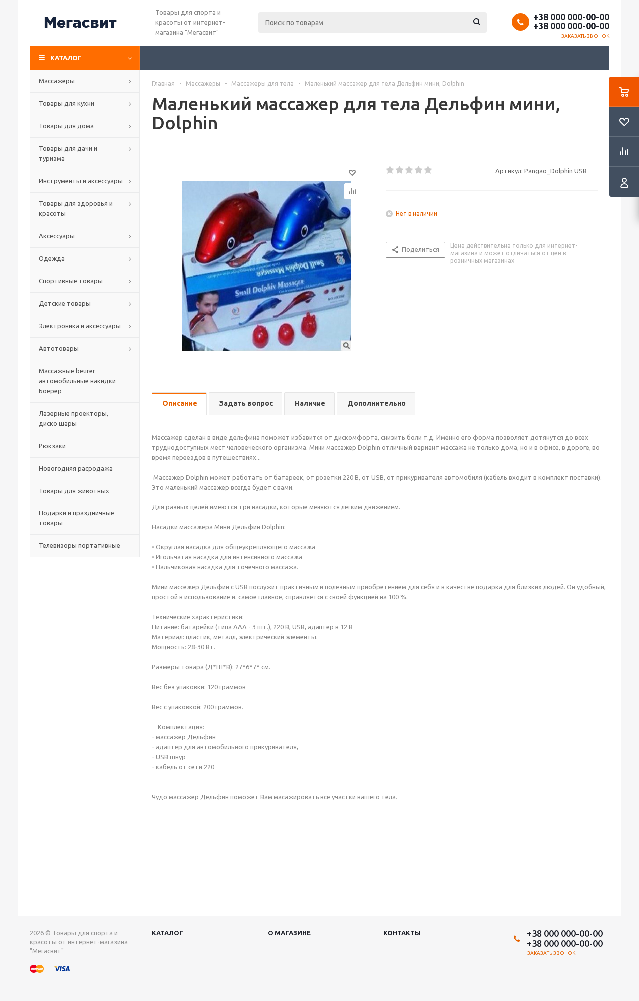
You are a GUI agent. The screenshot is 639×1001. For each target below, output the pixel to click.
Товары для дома (66, 125)
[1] (390, 170)
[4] (419, 170)
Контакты (402, 932)
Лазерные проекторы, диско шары (73, 418)
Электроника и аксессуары (80, 325)
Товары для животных (74, 490)
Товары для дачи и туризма (68, 153)
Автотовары (59, 348)
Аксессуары (57, 235)
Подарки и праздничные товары (76, 517)
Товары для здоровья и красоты (76, 208)
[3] (409, 170)
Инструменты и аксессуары (81, 180)
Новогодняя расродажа (76, 468)
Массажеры (57, 80)
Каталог (66, 57)
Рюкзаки (52, 445)
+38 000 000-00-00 (571, 16)
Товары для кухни (66, 103)
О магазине (289, 932)
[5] (428, 170)
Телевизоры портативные (79, 545)
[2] (400, 170)
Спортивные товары (71, 280)
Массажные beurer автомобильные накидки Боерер (77, 380)
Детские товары (65, 303)
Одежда (52, 258)
